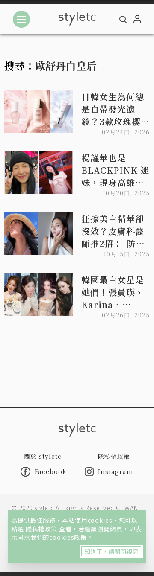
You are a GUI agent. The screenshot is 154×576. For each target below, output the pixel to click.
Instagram (115, 471)
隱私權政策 (42, 528)
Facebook (51, 471)
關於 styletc (43, 456)
